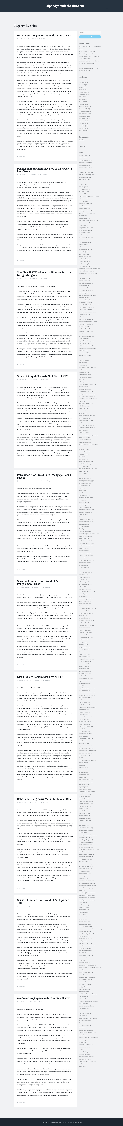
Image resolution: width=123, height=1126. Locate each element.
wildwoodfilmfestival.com (86, 271)
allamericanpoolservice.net (86, 437)
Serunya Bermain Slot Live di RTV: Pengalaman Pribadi (38, 582)
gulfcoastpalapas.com (85, 789)
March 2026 (82, 87)
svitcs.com (82, 765)
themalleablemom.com (85, 628)
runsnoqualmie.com (84, 871)
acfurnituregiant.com (85, 179)
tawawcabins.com (84, 358)
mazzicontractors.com (85, 943)
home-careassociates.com (86, 476)
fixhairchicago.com (84, 755)
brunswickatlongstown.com (87, 635)
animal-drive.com (84, 774)
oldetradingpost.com (85, 293)
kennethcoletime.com (85, 630)
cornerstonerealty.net (85, 926)
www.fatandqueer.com (85, 859)
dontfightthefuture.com (86, 331)
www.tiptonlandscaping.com (87, 897)
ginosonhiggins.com (85, 671)
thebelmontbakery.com (85, 206)
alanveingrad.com (84, 668)
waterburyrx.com (84, 741)
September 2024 (83, 118)
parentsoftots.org (84, 799)
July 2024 (82, 123)
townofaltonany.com (85, 683)
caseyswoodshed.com (85, 753)
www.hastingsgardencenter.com (88, 934)
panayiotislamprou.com (85, 261)
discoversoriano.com (85, 517)
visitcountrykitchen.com (86, 664)
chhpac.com (82, 1042)
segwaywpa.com (83, 787)
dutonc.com (82, 652)
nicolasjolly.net (83, 579)
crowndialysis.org (84, 432)
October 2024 (83, 116)
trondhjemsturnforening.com (87, 970)
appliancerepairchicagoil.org (87, 213)
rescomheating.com (84, 1052)
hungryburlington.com (85, 632)
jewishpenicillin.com (85, 440)
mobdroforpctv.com (84, 505)
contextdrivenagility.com (86, 613)
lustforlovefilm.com (84, 577)
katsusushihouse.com (85, 587)
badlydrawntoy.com (84, 815)
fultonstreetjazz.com (85, 278)
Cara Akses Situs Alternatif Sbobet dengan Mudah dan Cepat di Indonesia (89, 63)
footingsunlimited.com (85, 868)
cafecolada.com (83, 514)
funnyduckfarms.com (85, 1013)
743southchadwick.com (86, 324)
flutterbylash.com (84, 1008)
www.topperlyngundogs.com (87, 840)
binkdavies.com (83, 565)
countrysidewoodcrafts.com (87, 211)
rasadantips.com (83, 187)
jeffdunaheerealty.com (85, 844)
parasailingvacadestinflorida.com (88, 1001)
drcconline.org (83, 736)
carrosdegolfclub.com (85, 309)
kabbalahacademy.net (85, 406)
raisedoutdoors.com (85, 343)
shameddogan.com (84, 796)
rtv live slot (22, 156)
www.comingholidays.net (86, 521)
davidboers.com (83, 808)
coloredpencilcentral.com (86, 336)
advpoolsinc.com (84, 743)
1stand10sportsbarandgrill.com (88, 399)
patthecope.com (83, 762)
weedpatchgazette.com (85, 377)
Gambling (43, 38)
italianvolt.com (83, 365)
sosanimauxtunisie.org (85, 249)
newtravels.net (83, 201)
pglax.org (82, 685)
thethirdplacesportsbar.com (87, 946)
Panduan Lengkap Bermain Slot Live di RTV (43, 998)
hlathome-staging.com (85, 423)
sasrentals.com (83, 413)
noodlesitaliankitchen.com (86, 223)
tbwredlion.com (83, 975)
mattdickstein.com (84, 813)
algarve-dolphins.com (85, 666)
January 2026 (83, 92)
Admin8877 (33, 38)
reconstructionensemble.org (87, 707)
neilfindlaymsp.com (84, 731)
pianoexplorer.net (84, 936)
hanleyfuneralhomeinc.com (87, 394)
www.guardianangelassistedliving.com (90, 967)
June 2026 (82, 85)
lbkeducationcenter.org (86, 461)
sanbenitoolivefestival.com (86, 509)
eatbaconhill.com (84, 194)
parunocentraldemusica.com (87, 965)
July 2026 (82, 82)
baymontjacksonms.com (86, 681)
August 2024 (82, 121)
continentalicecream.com (86, 560)
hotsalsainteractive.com (86, 172)
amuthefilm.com (83, 575)
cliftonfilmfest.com (84, 338)
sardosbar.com (83, 362)
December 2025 (83, 94)
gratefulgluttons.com (85, 502)
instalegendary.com (84, 218)
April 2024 (82, 130)
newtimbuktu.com (84, 189)
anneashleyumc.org (84, 861)
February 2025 (83, 106)
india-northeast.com (85, 326)
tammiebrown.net (84, 649)
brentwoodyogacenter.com (87, 895)
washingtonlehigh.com (85, 905)
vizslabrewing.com (84, 370)
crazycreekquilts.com (85, 562)
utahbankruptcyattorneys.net (87, 348)
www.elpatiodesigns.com (86, 955)
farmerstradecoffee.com (86, 803)
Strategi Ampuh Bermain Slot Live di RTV (42, 376)
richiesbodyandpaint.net (86, 162)
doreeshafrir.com (84, 606)
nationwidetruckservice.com (87, 717)
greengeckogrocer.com (86, 420)
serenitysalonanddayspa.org (87, 174)
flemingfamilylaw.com (85, 1025)
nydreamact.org (83, 225)
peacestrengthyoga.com (86, 847)
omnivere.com (83, 184)
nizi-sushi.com (83, 642)
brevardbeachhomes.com (86, 319)
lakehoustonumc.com (85, 818)
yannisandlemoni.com (85, 374)
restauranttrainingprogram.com (88, 435)
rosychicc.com (83, 493)
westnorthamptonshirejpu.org (88, 273)
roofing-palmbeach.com (86, 329)
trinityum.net (83, 941)
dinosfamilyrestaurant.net (86, 302)
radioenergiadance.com (86, 256)
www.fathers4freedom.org (86, 837)
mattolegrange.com (84, 656)
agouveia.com (83, 1035)
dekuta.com (82, 914)
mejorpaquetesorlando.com (87, 396)
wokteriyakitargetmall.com (86, 425)
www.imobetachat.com (85, 811)
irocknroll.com (83, 350)
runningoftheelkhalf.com (86, 842)
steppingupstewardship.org (87, 900)
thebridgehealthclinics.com (87, 791)
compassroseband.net (85, 770)
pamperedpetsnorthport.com (87, 384)
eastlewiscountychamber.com (87, 541)
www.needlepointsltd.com (86, 881)
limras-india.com (84, 158)
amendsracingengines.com (86, 854)
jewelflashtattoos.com (85, 230)
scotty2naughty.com (85, 603)
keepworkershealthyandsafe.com (88, 220)
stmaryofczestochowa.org (86, 620)
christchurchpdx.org (85, 567)
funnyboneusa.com (84, 702)
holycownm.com (83, 714)
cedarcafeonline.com (85, 177)
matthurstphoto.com (85, 989)
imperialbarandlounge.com (86, 341)
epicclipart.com (83, 240)
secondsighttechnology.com (87, 415)
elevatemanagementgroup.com (88, 1018)
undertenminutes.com (85, 182)
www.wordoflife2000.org (86, 353)
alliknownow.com (84, 538)
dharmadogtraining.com (86, 1044)
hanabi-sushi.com (84, 909)
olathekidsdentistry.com (86, 391)
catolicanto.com (83, 459)
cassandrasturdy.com (85, 507)
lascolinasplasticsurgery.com (87, 885)
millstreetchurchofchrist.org (87, 999)
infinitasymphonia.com (85, 582)
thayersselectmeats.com (86, 782)
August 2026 (82, 80)
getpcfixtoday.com (84, 232)
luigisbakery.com (84, 907)
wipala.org (82, 488)
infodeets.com (83, 170)
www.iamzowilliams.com (86, 931)
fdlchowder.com (83, 878)
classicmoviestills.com (85, 512)
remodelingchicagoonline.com (87, 893)
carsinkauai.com (83, 996)
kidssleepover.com (84, 199)
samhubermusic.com (85, 1064)
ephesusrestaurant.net (85, 948)
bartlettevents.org (84, 281)
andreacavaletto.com (85, 478)
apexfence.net (83, 1066)
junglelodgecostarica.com (86, 659)
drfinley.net (82, 1023)
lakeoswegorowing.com (86, 1030)
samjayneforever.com (85, 987)
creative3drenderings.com (86, 801)
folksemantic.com (84, 360)
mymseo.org (82, 1040)
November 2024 (83, 113)
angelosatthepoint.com (85, 746)
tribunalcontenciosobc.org (87, 543)
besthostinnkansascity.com (86, 1056)
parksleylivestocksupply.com (87, 480)
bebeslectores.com (84, 297)
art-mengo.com (83, 644)
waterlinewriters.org (85, 794)
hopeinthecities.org (84, 500)
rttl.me (81, 1049)
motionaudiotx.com (84, 1047)
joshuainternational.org (86, 828)
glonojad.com (83, 596)
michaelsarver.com (84, 418)
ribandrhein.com (84, 454)
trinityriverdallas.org (85, 464)
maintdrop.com (83, 244)
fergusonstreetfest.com (86, 984)
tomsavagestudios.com (85, 442)
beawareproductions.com (86, 611)
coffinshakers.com (84, 618)
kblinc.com (82, 379)
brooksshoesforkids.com (86, 779)
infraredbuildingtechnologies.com (89, 305)
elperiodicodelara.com (85, 160)
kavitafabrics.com (84, 709)
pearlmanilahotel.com (85, 242)
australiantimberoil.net (85, 300)
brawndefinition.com (85, 558)
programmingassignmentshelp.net (89, 196)
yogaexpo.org (83, 473)
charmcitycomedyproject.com (87, 608)
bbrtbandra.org (83, 235)
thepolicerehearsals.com (86, 536)
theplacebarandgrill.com (86, 738)
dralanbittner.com (84, 372)
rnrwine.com (82, 1028)
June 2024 (82, 126)
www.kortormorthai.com (86, 856)
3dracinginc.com (84, 529)
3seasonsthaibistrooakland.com (88, 468)
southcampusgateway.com (86, 264)
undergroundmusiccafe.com (87, 1061)
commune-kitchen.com (85, 572)
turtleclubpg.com (84, 719)
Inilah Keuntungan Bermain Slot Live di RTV (44, 35)
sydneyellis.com (83, 430)
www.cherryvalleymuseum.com (88, 288)
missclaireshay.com (84, 155)
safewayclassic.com (84, 208)
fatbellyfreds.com (84, 953)
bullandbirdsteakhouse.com (87, 883)
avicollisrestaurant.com (85, 733)
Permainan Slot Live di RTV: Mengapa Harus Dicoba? (44, 476)
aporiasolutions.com (85, 784)
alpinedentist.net (84, 254)
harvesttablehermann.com (86, 307)
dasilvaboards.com (84, 548)
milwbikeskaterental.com (86, 678)
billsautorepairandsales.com (87, 977)
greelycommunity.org (85, 589)
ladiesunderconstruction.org (87, 295)
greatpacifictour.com (85, 721)
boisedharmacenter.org (85, 483)
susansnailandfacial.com (86, 830)
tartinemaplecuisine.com (86, 637)
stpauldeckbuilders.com (86, 866)
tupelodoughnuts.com (85, 389)
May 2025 (82, 99)
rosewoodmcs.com (84, 922)
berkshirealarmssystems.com (87, 367)
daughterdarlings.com (85, 167)
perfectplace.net (84, 466)
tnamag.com (82, 777)
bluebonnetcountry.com (86, 237)
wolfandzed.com (83, 912)
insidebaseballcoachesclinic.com (88, 994)
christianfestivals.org (85, 661)
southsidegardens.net (85, 938)
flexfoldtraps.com (84, 852)
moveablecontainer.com (86, 283)
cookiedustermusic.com (86, 705)
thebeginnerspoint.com (86, 519)
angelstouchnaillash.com (86, 403)
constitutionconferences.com (87, 760)
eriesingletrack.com (84, 382)
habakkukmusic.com (85, 820)
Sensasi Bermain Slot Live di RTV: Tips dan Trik (43, 901)
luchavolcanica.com (84, 712)
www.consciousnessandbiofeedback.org (90, 929)
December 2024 (83, 111)
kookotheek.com (84, 259)
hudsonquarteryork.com (86, 958)
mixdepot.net (83, 919)
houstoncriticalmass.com (86, 531)
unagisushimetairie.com (86, 227)
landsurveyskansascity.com (87, 864)
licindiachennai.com (84, 165)
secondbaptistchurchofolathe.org (89, 1037)
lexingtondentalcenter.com (87, 427)
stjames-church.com (85, 601)
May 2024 (82, 128)
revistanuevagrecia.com (86, 599)
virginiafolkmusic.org (85, 449)
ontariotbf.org (83, 215)
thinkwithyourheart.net (86, 346)
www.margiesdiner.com (85, 876)
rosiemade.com (83, 386)
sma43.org (82, 890)
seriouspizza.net (84, 767)
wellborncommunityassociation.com (89, 268)
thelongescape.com (84, 654)
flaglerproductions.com (86, 555)
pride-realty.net (83, 1003)
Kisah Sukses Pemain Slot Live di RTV (40, 676)
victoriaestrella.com (84, 724)
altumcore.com (83, 772)
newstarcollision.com (85, 411)
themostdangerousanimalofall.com (89, 534)
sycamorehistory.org (85, 924)
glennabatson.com (84, 550)
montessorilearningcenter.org (87, 982)
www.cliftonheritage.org (86, 888)
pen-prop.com (83, 832)
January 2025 (83, 109)
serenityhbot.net (84, 825)
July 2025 (82, 97)
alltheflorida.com (84, 991)
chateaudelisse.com (84, 266)
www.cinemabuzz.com (85, 917)
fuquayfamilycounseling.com (87, 1032)
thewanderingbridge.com (86, 625)
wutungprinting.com (85, 673)
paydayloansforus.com (85, 203)
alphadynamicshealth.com (65, 6)
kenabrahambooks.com (85, 570)
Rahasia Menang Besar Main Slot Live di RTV (44, 799)
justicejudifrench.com (85, 623)
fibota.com (82, 960)
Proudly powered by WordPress (51, 1122)
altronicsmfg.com (84, 191)
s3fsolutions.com (84, 317)
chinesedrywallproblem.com (87, 695)
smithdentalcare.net (85, 1059)
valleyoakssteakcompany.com (87, 750)
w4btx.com (82, 401)
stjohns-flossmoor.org (85, 700)
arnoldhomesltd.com (85, 334)
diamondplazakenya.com (86, 972)
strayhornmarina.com (85, 553)
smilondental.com (84, 408)
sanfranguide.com (84, 524)
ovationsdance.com (84, 452)
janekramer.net (83, 640)
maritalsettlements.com (85, 676)
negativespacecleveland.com (87, 688)
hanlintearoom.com (84, 1011)
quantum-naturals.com (85, 979)
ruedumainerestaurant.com (87, 591)
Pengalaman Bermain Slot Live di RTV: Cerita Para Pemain (44, 170)
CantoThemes (77, 1122)
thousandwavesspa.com (86, 726)
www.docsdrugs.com (85, 873)
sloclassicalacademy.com (86, 546)
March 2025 (82, 104)
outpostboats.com (84, 495)
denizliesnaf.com (84, 758)
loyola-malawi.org (84, 490)
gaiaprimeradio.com (84, 647)
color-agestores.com (85, 485)
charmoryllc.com (84, 526)
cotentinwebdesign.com (86, 290)
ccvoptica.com (83, 902)
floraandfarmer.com (84, 314)
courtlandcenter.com (85, 729)
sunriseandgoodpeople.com (87, 693)
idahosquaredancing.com (86, 355)
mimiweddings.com (84, 1054)
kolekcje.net (82, 456)
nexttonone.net (83, 823)
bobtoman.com (83, 247)
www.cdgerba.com (84, 962)
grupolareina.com (84, 285)
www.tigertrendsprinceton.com (88, 835)
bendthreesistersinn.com (86, 697)
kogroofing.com (83, 252)
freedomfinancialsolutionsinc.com (89, 849)
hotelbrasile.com (84, 276)
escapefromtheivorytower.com (88, 321)
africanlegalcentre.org (85, 584)
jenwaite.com (83, 1015)
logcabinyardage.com (85, 806)
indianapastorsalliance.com (86, 748)
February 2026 (83, 89)
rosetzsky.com (83, 594)
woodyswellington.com (85, 950)
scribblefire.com (83, 471)
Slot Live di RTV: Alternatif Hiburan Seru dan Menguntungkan (44, 274)
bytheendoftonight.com (86, 497)
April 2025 (82, 101)
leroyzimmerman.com (85, 1020)
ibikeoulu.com (83, 615)
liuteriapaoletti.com (84, 690)
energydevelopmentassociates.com (89, 312)
